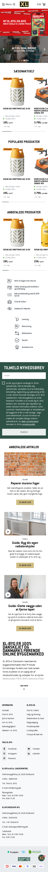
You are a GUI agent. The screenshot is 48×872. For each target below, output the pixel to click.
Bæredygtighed (8, 726)
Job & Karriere (8, 718)
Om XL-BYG (7, 722)
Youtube (36, 748)
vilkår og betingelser (30, 421)
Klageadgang (32, 722)
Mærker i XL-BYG (9, 730)
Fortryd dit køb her (35, 734)
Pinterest (12, 758)
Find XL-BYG (7, 714)
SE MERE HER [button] (25, 502)
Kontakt (5, 710)
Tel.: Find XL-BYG (9, 783)
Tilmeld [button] (24, 432)
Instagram (12, 753)
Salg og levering (33, 714)
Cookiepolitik (32, 730)
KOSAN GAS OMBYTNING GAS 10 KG (16, 109)
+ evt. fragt (6, 126)
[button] (24, 687)
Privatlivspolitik (33, 726)
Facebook (12, 748)
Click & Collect (33, 710)
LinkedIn (36, 753)
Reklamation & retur (35, 718)
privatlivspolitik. (28, 424)
